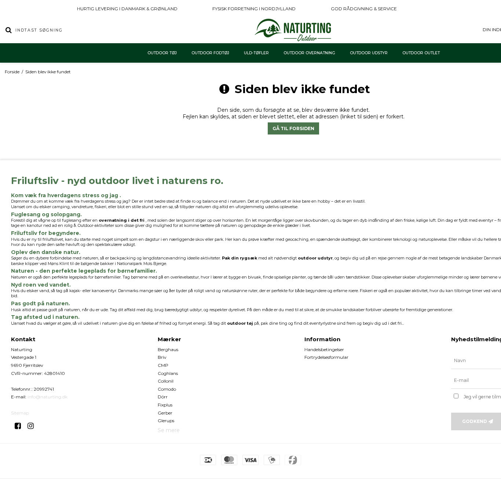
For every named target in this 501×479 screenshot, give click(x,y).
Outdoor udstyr (369, 53)
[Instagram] (33, 425)
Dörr (163, 396)
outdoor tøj (240, 323)
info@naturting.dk (47, 396)
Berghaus (168, 349)
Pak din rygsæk (239, 258)
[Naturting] (293, 30)
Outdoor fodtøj (210, 53)
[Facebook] (20, 425)
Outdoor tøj (162, 53)
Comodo (167, 389)
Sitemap (20, 413)
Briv (162, 357)
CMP (163, 365)
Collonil (165, 381)
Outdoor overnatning (309, 53)
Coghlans (168, 373)
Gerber (165, 413)
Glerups (166, 420)
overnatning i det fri (122, 220)
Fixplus (165, 405)
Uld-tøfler (256, 53)
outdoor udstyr (315, 258)
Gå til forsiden (293, 128)
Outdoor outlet (421, 53)
